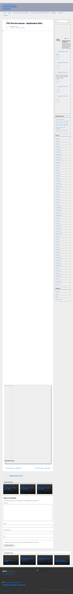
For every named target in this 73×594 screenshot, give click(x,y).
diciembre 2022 (58, 225)
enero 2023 (58, 223)
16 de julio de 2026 (8, 563)
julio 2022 (57, 239)
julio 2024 (57, 191)
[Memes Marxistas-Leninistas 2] (58, 40)
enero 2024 (58, 204)
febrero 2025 (58, 175)
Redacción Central (14, 26)
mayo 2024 (58, 196)
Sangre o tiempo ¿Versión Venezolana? (61, 560)
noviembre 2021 (59, 260)
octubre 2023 (58, 212)
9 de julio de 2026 (25, 561)
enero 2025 (58, 178)
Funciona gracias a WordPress (7, 590)
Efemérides (53, 12)
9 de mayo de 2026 (59, 563)
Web (4, 536)
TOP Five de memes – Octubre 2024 (13, 468)
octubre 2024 (58, 183)
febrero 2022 (58, 252)
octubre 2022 (58, 231)
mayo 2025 (58, 167)
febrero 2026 (58, 149)
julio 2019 (57, 278)
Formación (58, 291)
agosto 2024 (58, 188)
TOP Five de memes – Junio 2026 (10, 488)
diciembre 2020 (58, 270)
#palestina (23, 27)
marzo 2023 (58, 220)
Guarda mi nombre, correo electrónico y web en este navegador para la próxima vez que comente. (22, 542)
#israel (19, 27)
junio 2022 (57, 241)
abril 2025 (57, 170)
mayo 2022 (58, 244)
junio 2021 (57, 268)
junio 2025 (57, 165)
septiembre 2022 (59, 233)
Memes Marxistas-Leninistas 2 (63, 51)
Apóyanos (60, 12)
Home (5, 12)
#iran (17, 27)
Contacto (6, 15)
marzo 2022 (58, 249)
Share (57, 59)
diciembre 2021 (58, 257)
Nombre (5, 523)
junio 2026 (57, 141)
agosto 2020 (58, 273)
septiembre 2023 (59, 215)
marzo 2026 (58, 146)
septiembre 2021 (59, 265)
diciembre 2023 (58, 207)
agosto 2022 (58, 236)
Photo (58, 65)
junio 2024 (57, 194)
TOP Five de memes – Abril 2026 (44, 488)
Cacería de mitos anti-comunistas (21, 12)
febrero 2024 (58, 202)
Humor (57, 294)
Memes (9, 12)
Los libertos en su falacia (60, 119)
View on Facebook (58, 67)
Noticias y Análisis (59, 299)
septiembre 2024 (59, 186)
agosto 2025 (58, 162)
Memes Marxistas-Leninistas (13, 585)
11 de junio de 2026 (42, 561)
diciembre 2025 (58, 151)
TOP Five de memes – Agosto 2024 (42, 468)
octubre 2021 (58, 262)
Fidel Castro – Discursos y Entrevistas (40, 12)
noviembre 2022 (59, 228)
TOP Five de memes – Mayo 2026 (27, 488)
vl (64, 563)
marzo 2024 (58, 199)
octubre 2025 (58, 157)
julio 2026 (57, 138)
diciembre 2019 (58, 276)
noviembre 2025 (59, 154)
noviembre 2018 (59, 281)
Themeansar (19, 590)
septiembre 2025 (59, 159)
